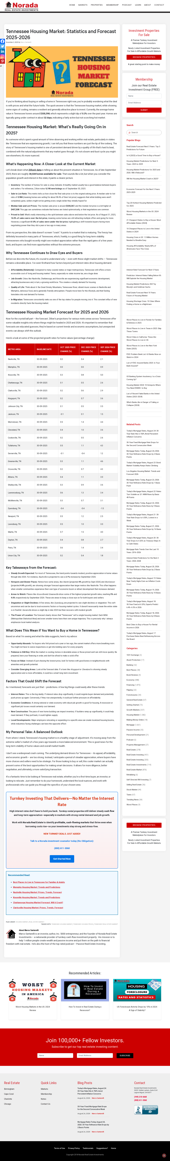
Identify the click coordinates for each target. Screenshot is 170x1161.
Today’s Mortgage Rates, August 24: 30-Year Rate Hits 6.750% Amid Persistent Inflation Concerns (143, 434)
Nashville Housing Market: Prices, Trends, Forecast (37, 892)
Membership (46, 1094)
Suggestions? (102, 1148)
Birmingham (9, 1089)
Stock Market (132, 790)
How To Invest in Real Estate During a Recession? (85, 1008)
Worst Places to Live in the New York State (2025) (142, 347)
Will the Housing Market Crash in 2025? (142, 179)
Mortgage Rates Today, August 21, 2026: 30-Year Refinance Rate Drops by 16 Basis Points (144, 529)
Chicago (7, 1104)
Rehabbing (131, 775)
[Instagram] (2, 56)
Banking (130, 665)
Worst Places (132, 805)
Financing (130, 685)
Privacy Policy (74, 1148)
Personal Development (136, 735)
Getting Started (133, 705)
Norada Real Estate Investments (21, 6)
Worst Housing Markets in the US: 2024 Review (142, 213)
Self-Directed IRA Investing (137, 780)
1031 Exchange (133, 655)
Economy (130, 680)
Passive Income (133, 730)
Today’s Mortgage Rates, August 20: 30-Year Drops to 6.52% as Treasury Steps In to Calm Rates (143, 541)
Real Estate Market (134, 770)
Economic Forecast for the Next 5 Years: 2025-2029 (143, 190)
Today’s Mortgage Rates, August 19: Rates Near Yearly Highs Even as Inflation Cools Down (144, 581)
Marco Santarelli (98, 1098)
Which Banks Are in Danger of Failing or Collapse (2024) (143, 403)
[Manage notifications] (164, 1156)
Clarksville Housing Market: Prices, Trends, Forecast (38, 908)
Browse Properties (144, 57)
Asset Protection (134, 660)
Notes (43, 1099)
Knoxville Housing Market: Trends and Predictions (36, 897)
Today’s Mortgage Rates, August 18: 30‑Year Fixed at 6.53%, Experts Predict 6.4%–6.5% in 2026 (142, 604)
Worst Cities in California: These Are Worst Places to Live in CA (141, 338)
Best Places (131, 670)
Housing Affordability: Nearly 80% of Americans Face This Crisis (141, 247)
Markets (44, 1089)
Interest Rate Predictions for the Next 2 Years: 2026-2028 (143, 559)
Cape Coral (9, 1094)
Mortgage (130, 725)
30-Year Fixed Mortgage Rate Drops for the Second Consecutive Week (143, 444)
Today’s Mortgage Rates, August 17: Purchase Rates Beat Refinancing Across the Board (143, 636)
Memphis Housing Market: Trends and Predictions (36, 887)
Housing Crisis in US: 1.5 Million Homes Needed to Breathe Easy (142, 238)
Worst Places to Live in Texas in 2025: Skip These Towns (144, 330)
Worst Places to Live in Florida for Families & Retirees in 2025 (144, 321)
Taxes (129, 795)
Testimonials (88, 1148)
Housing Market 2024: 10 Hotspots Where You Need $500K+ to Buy (144, 386)
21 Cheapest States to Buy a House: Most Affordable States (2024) (144, 221)
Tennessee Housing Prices (83, 924)
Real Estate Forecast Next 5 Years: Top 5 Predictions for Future (143, 148)
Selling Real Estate (134, 785)
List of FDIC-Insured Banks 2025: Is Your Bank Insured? (143, 364)
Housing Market (133, 715)
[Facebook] (2, 41)
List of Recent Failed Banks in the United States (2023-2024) (143, 395)
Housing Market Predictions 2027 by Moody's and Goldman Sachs (141, 285)
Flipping (130, 690)
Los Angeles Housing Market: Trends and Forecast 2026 (143, 472)
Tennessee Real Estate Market (106, 924)
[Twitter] (2, 46)
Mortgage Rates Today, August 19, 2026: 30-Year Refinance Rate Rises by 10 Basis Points (144, 593)
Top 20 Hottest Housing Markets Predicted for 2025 (144, 204)
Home (113, 1148)
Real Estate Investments (136, 765)
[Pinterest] (2, 61)
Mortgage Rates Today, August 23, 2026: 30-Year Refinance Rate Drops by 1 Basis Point (143, 483)
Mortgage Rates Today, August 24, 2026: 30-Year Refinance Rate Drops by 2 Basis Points (143, 454)
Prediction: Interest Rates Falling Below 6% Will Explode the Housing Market (144, 277)
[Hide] (1, 66)
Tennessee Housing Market (62, 924)
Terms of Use (59, 1148)
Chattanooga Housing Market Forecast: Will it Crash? (38, 902)
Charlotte (8, 1099)
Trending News (133, 800)
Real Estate (131, 750)
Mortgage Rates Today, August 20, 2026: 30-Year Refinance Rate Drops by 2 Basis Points (143, 569)
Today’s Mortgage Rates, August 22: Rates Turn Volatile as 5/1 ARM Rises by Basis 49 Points (144, 494)
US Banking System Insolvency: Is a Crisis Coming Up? (144, 378)
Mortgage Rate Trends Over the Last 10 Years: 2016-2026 (143, 551)
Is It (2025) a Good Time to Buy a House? (144, 155)
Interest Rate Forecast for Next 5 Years (143, 270)
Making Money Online (135, 720)
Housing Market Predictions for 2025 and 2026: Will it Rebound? (143, 171)
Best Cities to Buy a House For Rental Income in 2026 (142, 626)
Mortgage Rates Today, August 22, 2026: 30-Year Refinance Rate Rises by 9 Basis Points (143, 506)
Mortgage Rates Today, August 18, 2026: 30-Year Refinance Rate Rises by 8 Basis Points (143, 616)
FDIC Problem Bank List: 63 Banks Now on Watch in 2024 (144, 355)
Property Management (136, 745)
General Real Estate (134, 700)
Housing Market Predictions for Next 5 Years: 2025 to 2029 (142, 162)
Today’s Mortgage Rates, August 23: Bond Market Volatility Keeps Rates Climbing (144, 464)
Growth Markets (133, 710)
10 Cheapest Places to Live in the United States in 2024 (143, 230)
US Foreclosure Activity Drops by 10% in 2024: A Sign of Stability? (137, 1008)
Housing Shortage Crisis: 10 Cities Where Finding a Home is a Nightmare (143, 302)
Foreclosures (132, 695)
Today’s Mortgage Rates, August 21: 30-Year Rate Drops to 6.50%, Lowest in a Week (143, 517)
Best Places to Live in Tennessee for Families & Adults (39, 882)
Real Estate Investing (135, 755)
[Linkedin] (2, 51)
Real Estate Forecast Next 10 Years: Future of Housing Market (141, 294)
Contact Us (45, 1104)
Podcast (130, 740)
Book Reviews (132, 675)
